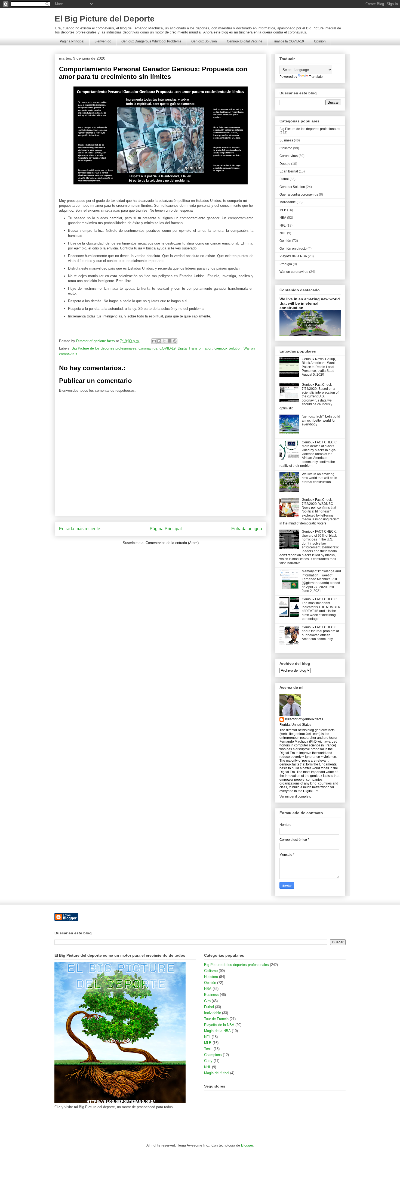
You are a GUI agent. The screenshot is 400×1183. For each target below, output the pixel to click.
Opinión (320, 41)
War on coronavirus (293, 272)
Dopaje (284, 164)
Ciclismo (285, 148)
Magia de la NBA (217, 1031)
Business (286, 140)
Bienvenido (102, 41)
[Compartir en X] (164, 341)
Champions (213, 1055)
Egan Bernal (288, 171)
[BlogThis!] (159, 341)
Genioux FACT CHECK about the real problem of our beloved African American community (320, 633)
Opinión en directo (293, 249)
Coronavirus (148, 348)
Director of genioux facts (304, 719)
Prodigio (285, 264)
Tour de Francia (216, 1019)
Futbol (284, 179)
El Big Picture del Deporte (105, 18)
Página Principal (72, 41)
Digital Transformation (195, 348)
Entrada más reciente (79, 528)
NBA (282, 218)
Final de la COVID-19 (288, 41)
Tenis (208, 1049)
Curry (208, 1061)
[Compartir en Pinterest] (174, 341)
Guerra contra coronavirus (298, 194)
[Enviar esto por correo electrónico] (154, 341)
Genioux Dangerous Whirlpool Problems (151, 41)
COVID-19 (167, 348)
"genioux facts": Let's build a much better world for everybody (321, 420)
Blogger (247, 1145)
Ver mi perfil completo (295, 796)
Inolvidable (287, 202)
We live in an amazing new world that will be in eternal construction (309, 303)
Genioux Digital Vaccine (244, 41)
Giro (207, 1001)
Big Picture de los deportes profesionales (104, 348)
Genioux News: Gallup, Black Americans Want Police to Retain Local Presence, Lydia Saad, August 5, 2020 (319, 367)
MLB (282, 210)
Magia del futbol (216, 1073)
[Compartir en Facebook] (169, 341)
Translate (316, 77)
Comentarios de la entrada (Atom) (172, 543)
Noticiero (211, 977)
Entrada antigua (246, 528)
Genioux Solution (204, 41)
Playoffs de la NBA (293, 256)
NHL (282, 233)
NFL (282, 225)
